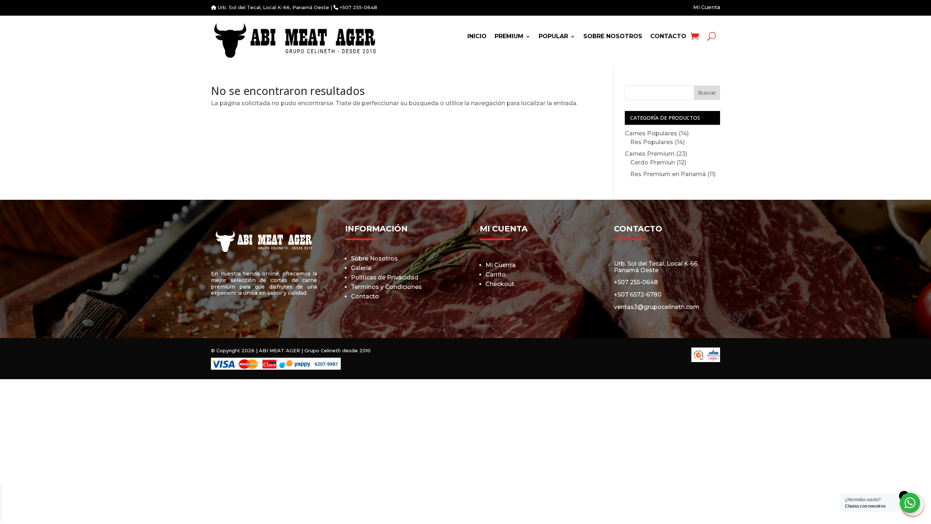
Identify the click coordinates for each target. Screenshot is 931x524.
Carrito (496, 274)
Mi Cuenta (706, 7)
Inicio (477, 37)
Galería (361, 268)
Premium (509, 37)
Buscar (707, 93)
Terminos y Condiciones (386, 286)
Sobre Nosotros (612, 37)
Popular (553, 37)
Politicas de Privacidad (384, 277)
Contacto (668, 37)
